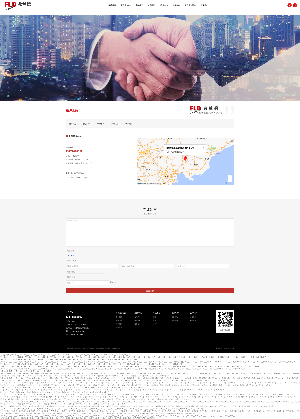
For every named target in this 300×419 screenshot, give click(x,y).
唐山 (232, 348)
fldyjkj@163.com (77, 173)
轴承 (154, 320)
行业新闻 (137, 320)
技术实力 (164, 5)
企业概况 (119, 317)
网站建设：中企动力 (223, 348)
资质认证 (86, 123)
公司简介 (72, 123)
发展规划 (114, 123)
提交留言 (150, 290)
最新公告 (137, 324)
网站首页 (112, 5)
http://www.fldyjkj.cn (80, 177)
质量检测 (175, 320)
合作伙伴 (176, 5)
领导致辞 (100, 123)
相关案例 (193, 320)
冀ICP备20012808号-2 (111, 348)
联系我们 (204, 5)
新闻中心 (139, 5)
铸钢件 (155, 324)
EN (295, 5)
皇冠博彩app (126, 5)
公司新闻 (137, 317)
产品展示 (152, 5)
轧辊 (154, 317)
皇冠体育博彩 (190, 5)
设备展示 (175, 317)
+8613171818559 (81, 160)
